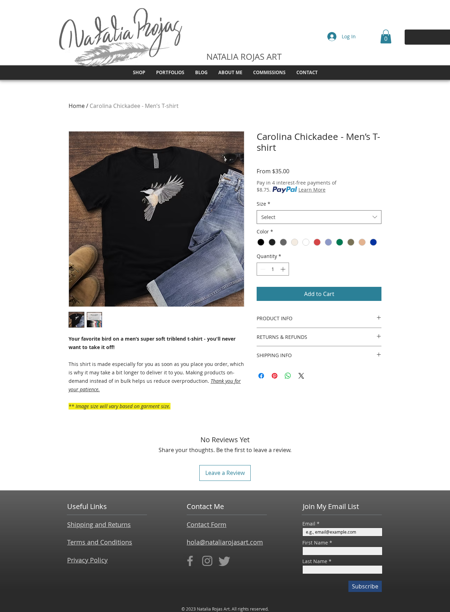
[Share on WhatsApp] (288, 376)
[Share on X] (301, 376)
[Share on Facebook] (261, 376)
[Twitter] (224, 561)
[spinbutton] (272, 269)
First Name (315, 542)
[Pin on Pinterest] (274, 376)
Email (308, 523)
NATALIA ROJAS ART (244, 56)
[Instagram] (207, 561)
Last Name (314, 561)
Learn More (312, 189)
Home (77, 106)
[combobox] (319, 217)
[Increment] (283, 269)
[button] (386, 36)
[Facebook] (190, 561)
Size (263, 203)
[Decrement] (262, 269)
